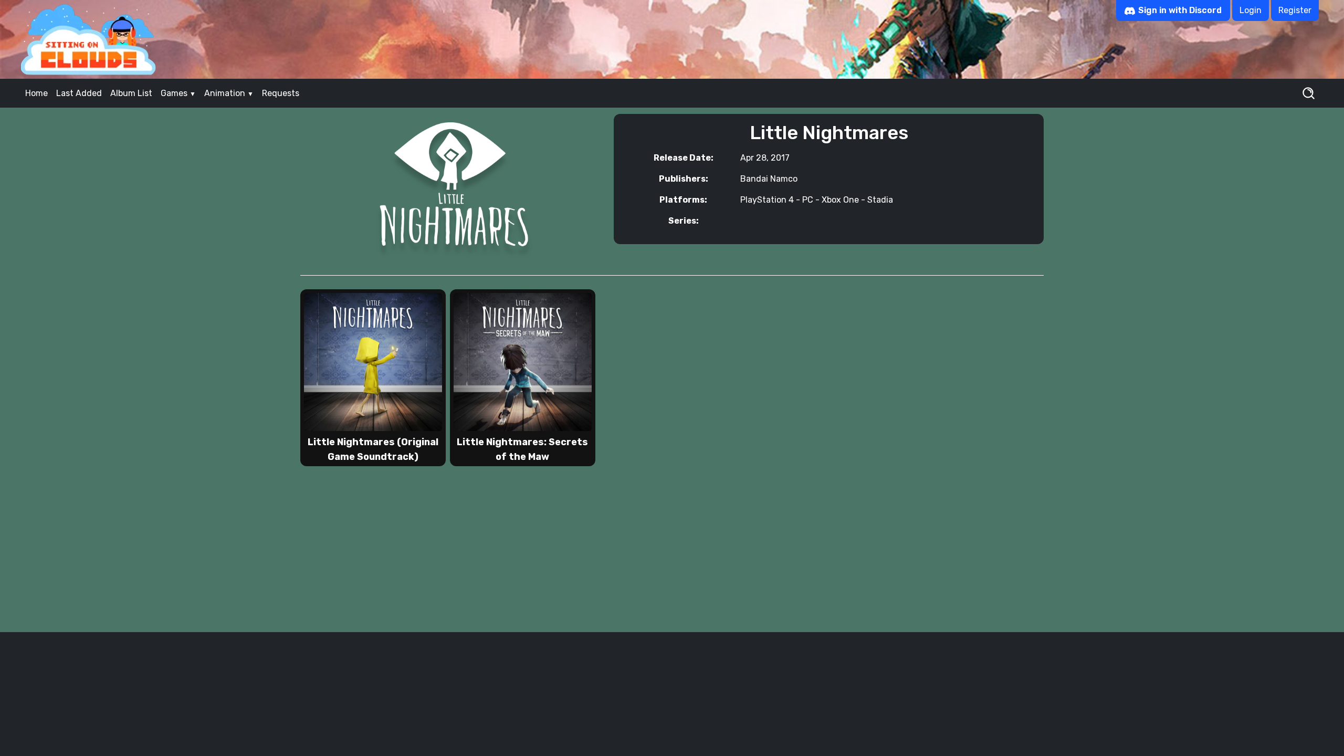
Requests (280, 93)
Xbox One (840, 200)
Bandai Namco (768, 179)
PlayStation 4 (767, 200)
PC (807, 200)
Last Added (79, 93)
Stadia (880, 200)
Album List (131, 93)
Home (36, 93)
